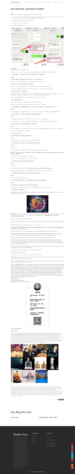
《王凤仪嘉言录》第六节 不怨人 (48, 417)
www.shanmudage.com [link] (18, 277)
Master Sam (14, 417)
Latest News (34, 438)
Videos (33, 440)
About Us (33, 437)
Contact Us (34, 441)
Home (33, 436)
